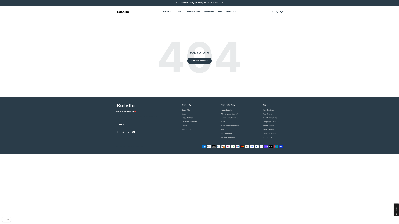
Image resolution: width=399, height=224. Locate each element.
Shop (179, 12)
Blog (222, 129)
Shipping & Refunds (270, 122)
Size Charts (267, 114)
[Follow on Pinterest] (128, 132)
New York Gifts (193, 12)
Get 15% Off (187, 129)
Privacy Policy (268, 129)
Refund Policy (268, 126)
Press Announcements (230, 126)
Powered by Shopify (135, 146)
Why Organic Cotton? (229, 114)
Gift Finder (167, 12)
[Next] (222, 2)
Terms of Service (269, 133)
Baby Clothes (187, 118)
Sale (220, 12)
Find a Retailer (226, 133)
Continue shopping (199, 61)
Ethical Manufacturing (230, 118)
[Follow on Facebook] (117, 132)
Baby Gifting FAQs (270, 118)
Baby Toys (186, 114)
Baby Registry (268, 110)
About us (230, 12)
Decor (184, 126)
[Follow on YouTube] (133, 132)
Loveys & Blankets (189, 122)
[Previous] (176, 2)
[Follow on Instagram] (123, 132)
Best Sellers (209, 12)
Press (223, 122)
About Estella (226, 110)
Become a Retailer (228, 137)
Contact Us (267, 137)
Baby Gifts (186, 110)
